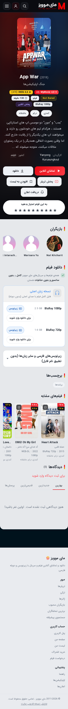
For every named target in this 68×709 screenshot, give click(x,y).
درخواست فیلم (57, 658)
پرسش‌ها (10, 485)
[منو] (7, 6)
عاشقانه (22, 113)
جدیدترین (44, 485)
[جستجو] (24, 6)
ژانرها (62, 599)
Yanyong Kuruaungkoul (49, 157)
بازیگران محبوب (57, 605)
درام (35, 113)
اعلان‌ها (61, 686)
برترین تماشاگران (56, 611)
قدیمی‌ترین (26, 485)
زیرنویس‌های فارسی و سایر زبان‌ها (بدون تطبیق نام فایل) (35, 358)
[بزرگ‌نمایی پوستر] (34, 43)
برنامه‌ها (59, 385)
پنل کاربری (59, 633)
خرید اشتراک (58, 652)
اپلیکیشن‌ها (59, 680)
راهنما (62, 674)
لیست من (60, 646)
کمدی (46, 113)
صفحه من (60, 640)
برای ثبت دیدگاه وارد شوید (48, 475)
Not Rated (48, 98)
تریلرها (61, 586)
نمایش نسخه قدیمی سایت (34, 704)
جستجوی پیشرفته (55, 617)
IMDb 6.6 (21, 92)
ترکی (62, 593)
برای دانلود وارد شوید (20, 318)
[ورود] (15, 6)
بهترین (58, 485)
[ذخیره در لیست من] (45, 407)
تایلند (13, 155)
